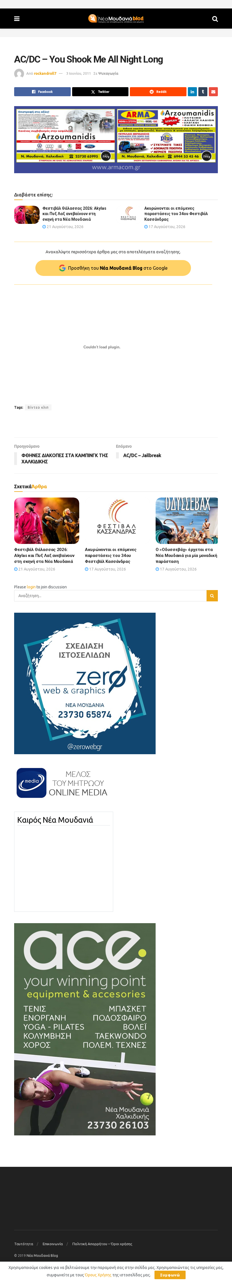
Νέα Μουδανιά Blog (42, 1255)
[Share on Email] (213, 91)
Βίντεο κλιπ (38, 407)
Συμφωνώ (170, 1275)
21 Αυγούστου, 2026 (64, 226)
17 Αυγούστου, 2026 (166, 226)
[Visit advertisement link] (116, 139)
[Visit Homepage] (116, 18)
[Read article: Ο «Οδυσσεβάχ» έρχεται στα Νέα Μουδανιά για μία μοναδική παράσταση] (188, 521)
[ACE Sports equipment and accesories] (85, 1029)
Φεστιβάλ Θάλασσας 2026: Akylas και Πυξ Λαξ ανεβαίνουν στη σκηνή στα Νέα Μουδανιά (74, 214)
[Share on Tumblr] (202, 91)
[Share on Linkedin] (192, 91)
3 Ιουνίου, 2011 (78, 73)
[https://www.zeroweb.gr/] (85, 683)
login (31, 587)
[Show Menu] (17, 18)
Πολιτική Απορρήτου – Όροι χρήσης (102, 1244)
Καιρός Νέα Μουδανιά (55, 820)
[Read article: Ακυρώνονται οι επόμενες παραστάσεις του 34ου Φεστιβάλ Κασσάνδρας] (128, 215)
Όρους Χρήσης (98, 1275)
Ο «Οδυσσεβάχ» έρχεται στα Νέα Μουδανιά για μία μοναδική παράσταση (186, 555)
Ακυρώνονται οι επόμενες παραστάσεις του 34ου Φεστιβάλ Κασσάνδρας (176, 214)
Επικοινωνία (53, 1244)
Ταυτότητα (23, 1244)
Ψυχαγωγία (108, 73)
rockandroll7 (45, 73)
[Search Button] (215, 18)
